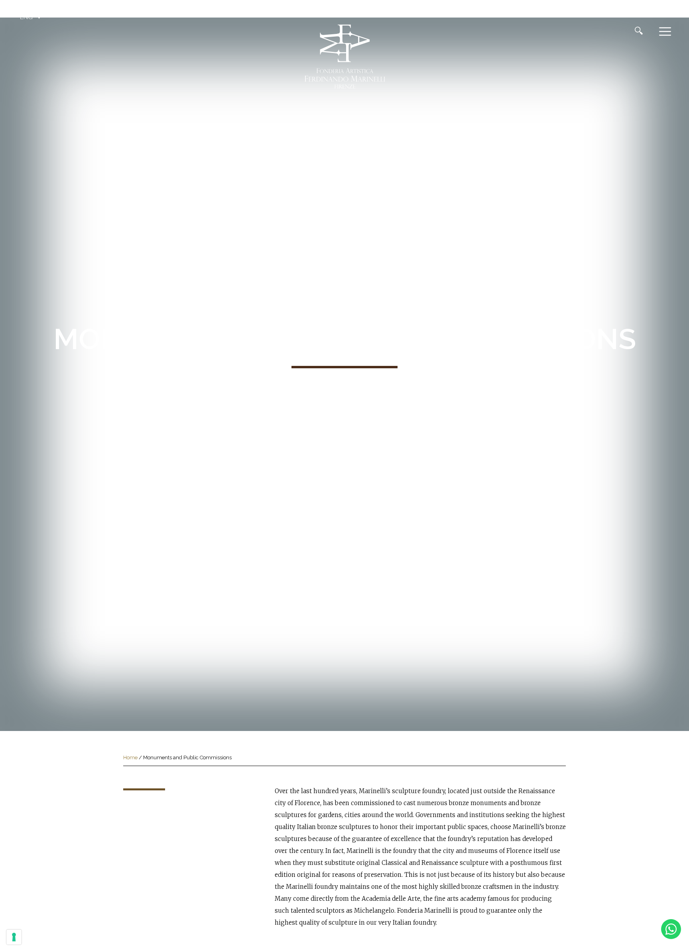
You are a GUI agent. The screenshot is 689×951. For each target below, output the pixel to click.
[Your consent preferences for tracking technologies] (14, 937)
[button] (31, 17)
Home (130, 757)
